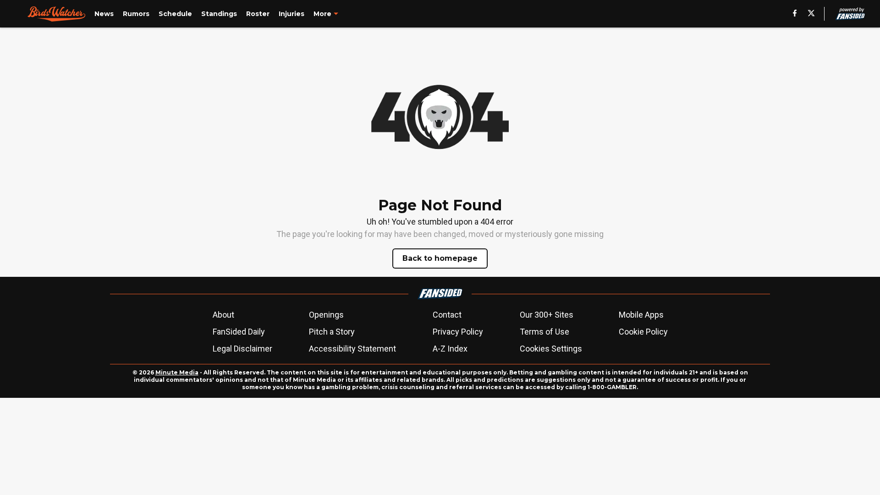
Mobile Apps (641, 314)
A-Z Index (450, 348)
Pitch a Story (332, 331)
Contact (447, 314)
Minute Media (176, 372)
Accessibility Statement (352, 348)
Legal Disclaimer (242, 348)
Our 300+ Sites (546, 314)
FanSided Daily (239, 331)
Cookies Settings (551, 348)
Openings (326, 314)
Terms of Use (544, 331)
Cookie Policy (643, 331)
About (223, 314)
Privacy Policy (458, 331)
